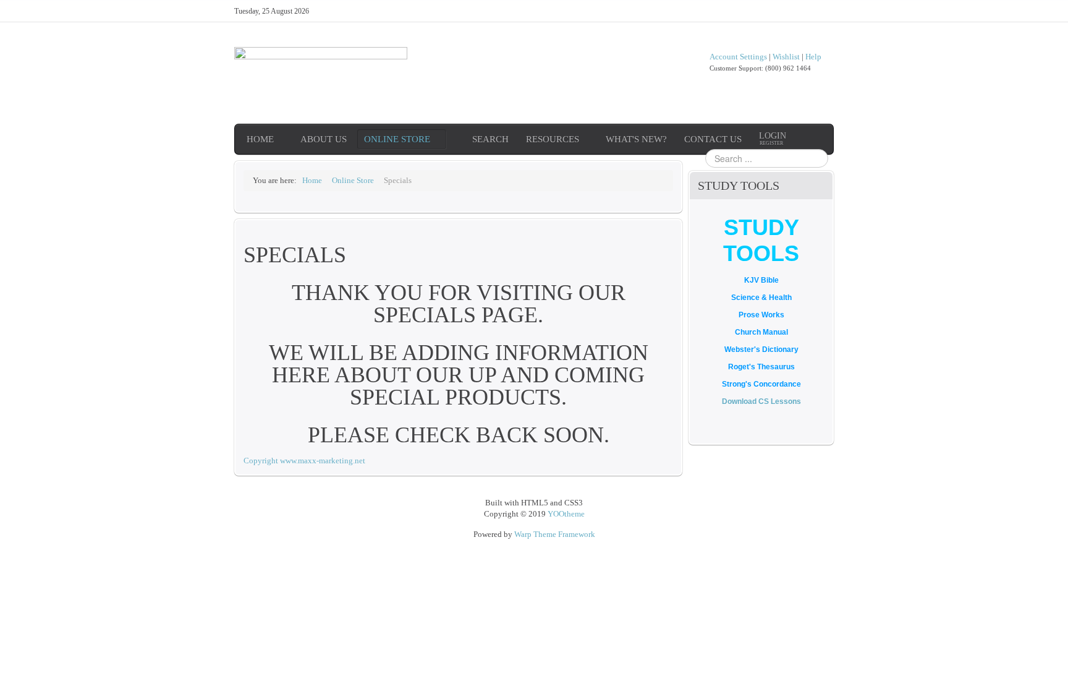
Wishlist (786, 56)
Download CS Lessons (761, 401)
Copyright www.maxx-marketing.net (304, 460)
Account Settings (738, 56)
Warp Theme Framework (554, 534)
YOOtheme (566, 513)
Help (813, 56)
